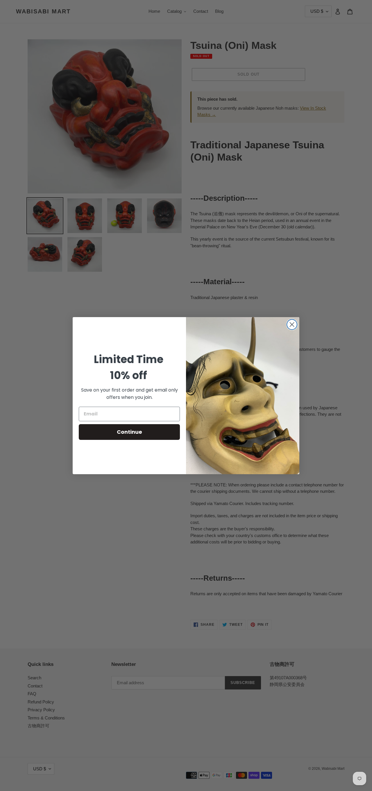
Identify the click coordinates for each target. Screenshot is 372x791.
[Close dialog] (292, 324)
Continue (129, 432)
